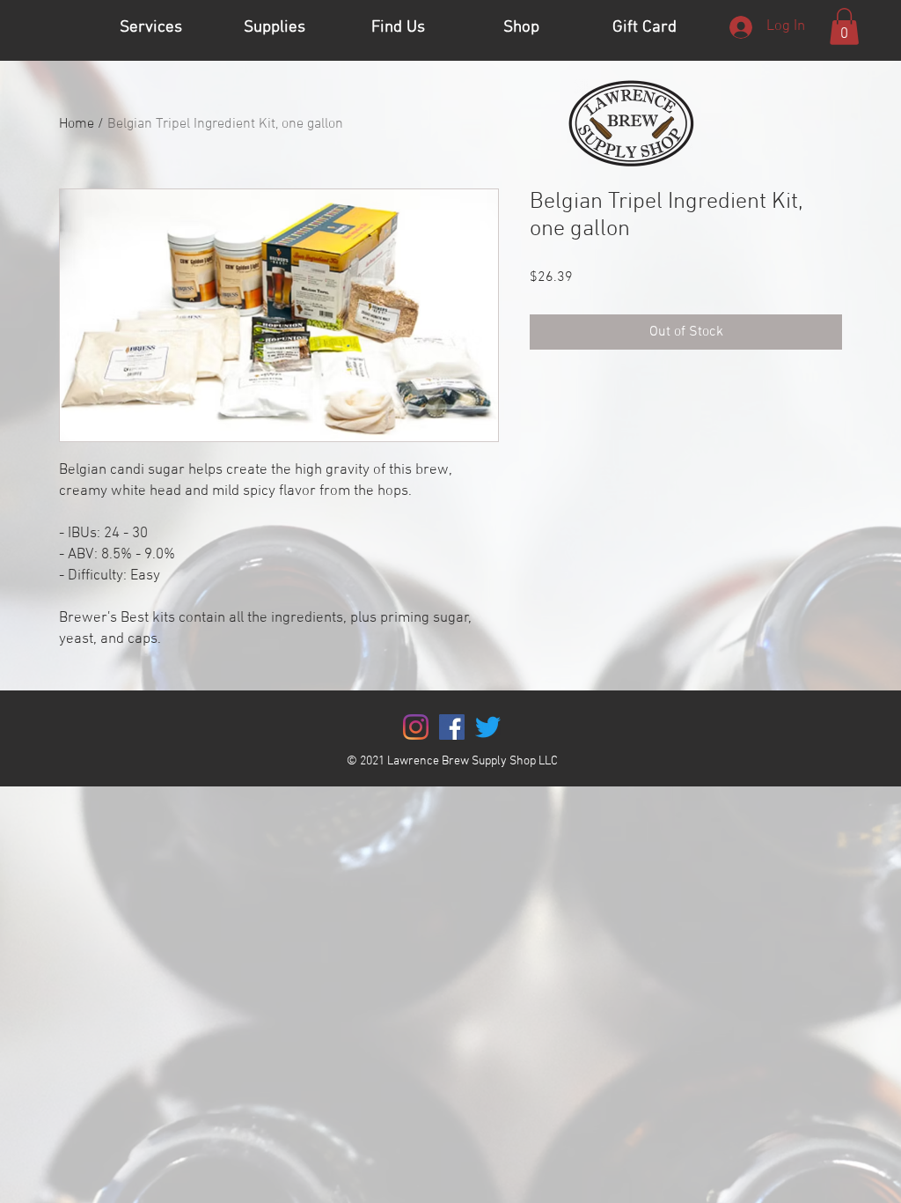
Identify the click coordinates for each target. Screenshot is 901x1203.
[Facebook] (452, 727)
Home (76, 124)
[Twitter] (488, 727)
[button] (844, 26)
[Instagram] (416, 727)
